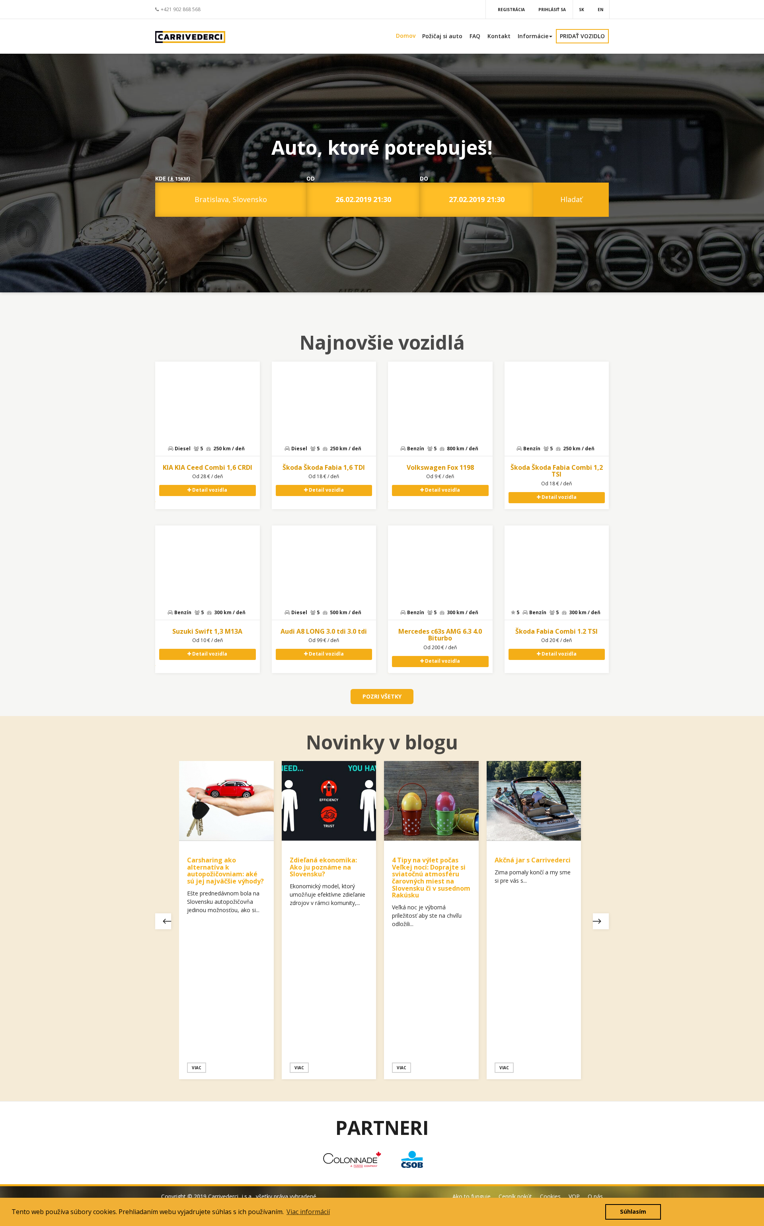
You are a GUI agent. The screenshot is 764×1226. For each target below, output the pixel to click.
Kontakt (499, 36)
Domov (405, 35)
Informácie (533, 36)
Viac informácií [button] (308, 1211)
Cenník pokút (515, 1196)
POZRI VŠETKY (382, 696)
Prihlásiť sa (552, 9)
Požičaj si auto (442, 36)
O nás (595, 1196)
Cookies (550, 1196)
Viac (196, 1067)
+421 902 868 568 (181, 9)
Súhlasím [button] (633, 1211)
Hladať (571, 199)
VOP (574, 1196)
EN (600, 9)
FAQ (475, 36)
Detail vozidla (209, 490)
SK (581, 9)
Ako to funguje (471, 1196)
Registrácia (511, 9)
